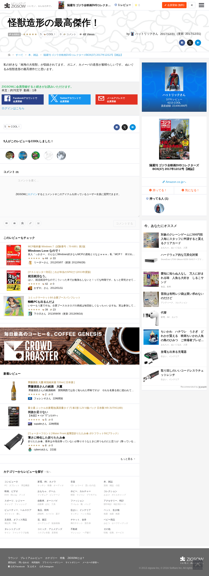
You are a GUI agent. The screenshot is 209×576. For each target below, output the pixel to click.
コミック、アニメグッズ (50, 529)
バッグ (87, 504)
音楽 (73, 481)
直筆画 (55, 532)
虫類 (112, 514)
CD (72, 485)
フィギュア (43, 495)
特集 (62, 558)
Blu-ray (14, 495)
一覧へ (47, 472)
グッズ (22, 495)
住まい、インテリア (81, 510)
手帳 (14, 523)
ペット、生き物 (111, 510)
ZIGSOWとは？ (76, 558)
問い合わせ (24, 562)
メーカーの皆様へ (90, 562)
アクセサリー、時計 (114, 500)
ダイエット (9, 514)
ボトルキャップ (119, 495)
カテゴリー (51, 558)
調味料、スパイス (46, 514)
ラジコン (81, 495)
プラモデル (92, 495)
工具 (53, 504)
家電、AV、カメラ (47, 481)
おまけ (107, 495)
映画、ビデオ (11, 491)
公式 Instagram (46, 566)
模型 (73, 495)
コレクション (110, 491)
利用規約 (36, 562)
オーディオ (58, 485)
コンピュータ (11, 481)
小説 (118, 485)
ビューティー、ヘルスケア (17, 510)
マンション (76, 532)
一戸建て (87, 532)
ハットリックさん (146, 33)
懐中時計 (108, 504)
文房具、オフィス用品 (15, 519)
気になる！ (191, 190)
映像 (50, 485)
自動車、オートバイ (48, 500)
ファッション (77, 500)
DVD (6, 495)
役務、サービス (117, 532)
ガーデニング (44, 523)
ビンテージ (55, 495)
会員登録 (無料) (175, 5)
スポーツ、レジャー (14, 500)
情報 (106, 532)
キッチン (42, 485)
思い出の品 (90, 485)
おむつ (107, 523)
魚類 (106, 514)
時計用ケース (120, 504)
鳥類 (118, 514)
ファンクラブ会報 (20, 532)
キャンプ (8, 504)
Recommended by (189, 387)
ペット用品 (86, 514)
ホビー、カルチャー (81, 491)
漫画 (106, 485)
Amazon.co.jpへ (175, 181)
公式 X (32, 566)
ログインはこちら (13, 108)
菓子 (58, 514)
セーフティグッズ (120, 523)
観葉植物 (56, 523)
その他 (107, 529)
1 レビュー (124, 5)
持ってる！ (159, 190)
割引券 (88, 523)
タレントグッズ (12, 529)
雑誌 (112, 485)
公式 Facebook (17, 566)
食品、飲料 (43, 510)
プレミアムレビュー (31, 558)
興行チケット (77, 523)
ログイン (33, 194)
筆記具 (7, 523)
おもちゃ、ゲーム (47, 491)
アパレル (75, 504)
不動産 (74, 529)
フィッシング (20, 504)
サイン (7, 532)
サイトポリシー (73, 562)
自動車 (41, 504)
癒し (19, 514)
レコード (79, 485)
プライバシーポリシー (52, 562)
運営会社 (12, 562)
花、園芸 (42, 519)
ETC (48, 504)
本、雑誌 (108, 481)
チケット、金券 (78, 519)
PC (5, 485)
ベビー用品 (109, 519)
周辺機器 (25, 485)
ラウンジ (13, 558)
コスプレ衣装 (44, 532)
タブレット (14, 485)
